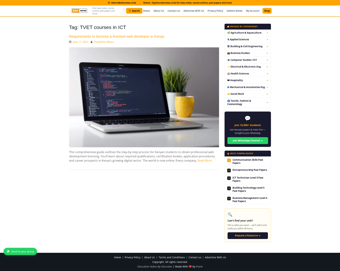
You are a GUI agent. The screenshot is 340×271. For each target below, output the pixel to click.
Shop (267, 10)
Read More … (206, 160)
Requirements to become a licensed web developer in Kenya (116, 36)
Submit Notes (234, 10)
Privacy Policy (215, 10)
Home (146, 10)
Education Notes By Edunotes (154, 266)
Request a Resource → (247, 235)
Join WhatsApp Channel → (248, 140)
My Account (253, 10)
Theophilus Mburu (104, 41)
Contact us (174, 10)
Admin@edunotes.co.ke (123, 2)
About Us (159, 10)
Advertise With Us (193, 10)
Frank (199, 266)
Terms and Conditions (172, 257)
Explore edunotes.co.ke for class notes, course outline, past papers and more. (192, 2)
